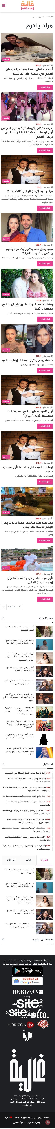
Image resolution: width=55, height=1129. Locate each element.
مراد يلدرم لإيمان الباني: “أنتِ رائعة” (29, 191)
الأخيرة (44, 860)
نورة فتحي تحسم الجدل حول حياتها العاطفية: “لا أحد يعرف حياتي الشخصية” (20, 657)
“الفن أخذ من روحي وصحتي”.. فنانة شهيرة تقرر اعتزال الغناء (20, 736)
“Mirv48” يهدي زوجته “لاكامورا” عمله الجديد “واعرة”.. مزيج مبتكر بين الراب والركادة (19, 711)
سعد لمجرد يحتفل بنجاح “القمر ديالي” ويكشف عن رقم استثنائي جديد (18, 697)
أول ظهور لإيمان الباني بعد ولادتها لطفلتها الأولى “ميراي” (30, 413)
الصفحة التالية (14, 607)
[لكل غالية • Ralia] (27, 5)
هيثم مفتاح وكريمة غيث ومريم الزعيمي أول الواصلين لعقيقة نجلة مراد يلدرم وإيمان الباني (27, 132)
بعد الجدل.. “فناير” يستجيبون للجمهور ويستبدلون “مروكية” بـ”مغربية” (20, 724)
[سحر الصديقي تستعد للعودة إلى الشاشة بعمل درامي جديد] (44, 685)
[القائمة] (3, 6)
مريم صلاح (46, 65)
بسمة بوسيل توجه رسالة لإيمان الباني (27, 360)
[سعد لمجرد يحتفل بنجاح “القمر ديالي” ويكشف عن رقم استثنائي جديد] (44, 698)
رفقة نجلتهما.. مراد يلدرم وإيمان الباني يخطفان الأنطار (27, 306)
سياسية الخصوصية (33, 1122)
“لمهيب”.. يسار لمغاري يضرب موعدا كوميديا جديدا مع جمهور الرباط (19, 751)
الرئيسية (47, 17)
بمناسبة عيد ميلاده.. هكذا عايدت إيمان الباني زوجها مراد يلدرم (27, 525)
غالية (7, 1117)
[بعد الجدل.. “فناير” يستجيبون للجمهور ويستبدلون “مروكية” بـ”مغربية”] (44, 725)
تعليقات (11, 860)
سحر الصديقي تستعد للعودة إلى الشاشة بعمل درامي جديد (19, 682)
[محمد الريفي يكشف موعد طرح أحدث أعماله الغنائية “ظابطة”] (44, 644)
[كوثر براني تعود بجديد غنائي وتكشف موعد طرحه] (44, 671)
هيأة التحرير (18, 1122)
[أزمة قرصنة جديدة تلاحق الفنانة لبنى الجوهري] (44, 631)
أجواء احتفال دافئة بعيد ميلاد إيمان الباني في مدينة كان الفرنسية (29, 71)
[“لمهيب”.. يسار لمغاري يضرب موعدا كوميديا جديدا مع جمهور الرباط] (44, 752)
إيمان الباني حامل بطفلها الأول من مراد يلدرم (27, 469)
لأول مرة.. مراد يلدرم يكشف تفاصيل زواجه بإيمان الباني (30, 580)
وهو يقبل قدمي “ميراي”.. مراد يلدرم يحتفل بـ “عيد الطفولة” (29, 251)
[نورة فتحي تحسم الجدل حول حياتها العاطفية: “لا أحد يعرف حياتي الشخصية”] (44, 658)
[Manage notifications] (47, 1122)
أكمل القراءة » (44, 87)
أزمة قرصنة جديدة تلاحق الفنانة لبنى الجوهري (19, 628)
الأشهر (28, 860)
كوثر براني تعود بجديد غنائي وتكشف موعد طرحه (20, 669)
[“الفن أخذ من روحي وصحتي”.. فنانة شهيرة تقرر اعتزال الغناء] (44, 739)
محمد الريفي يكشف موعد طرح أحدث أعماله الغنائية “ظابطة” (20, 642)
